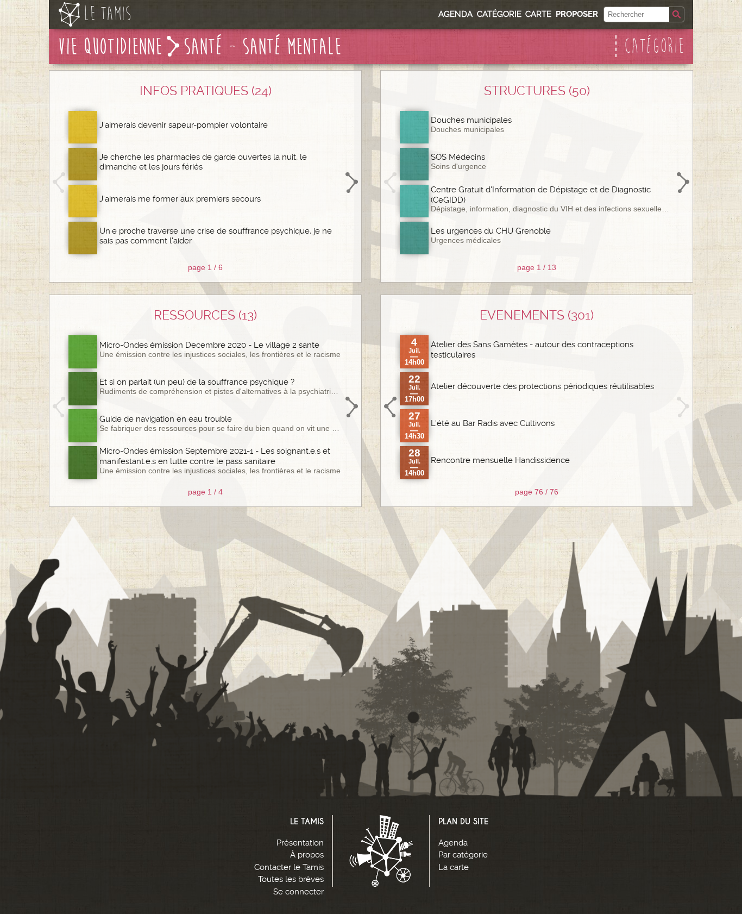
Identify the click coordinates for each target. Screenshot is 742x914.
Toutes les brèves (291, 879)
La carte (453, 867)
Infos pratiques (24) (206, 91)
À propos (307, 855)
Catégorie (499, 14)
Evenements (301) (537, 315)
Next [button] (351, 182)
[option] (205, 182)
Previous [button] (59, 182)
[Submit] (676, 14)
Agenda (455, 14)
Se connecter (298, 892)
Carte (538, 14)
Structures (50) (537, 91)
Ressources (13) (205, 315)
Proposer (577, 14)
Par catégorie (463, 855)
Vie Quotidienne (110, 47)
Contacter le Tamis (289, 867)
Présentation (300, 843)
